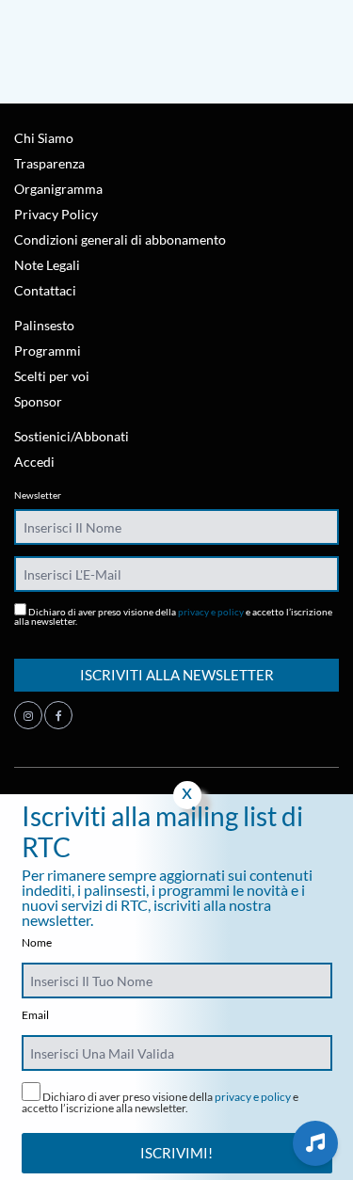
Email (35, 1015)
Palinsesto (44, 325)
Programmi (47, 351)
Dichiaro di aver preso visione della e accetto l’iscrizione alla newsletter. (173, 616)
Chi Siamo (43, 138)
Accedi (34, 462)
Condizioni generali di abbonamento (120, 239)
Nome (37, 943)
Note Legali (47, 265)
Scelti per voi (51, 376)
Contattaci (45, 290)
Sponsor (38, 401)
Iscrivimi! (176, 1152)
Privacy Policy (56, 214)
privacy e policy (211, 611)
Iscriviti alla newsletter (177, 674)
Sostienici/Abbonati (71, 436)
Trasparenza (49, 163)
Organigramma (58, 189)
